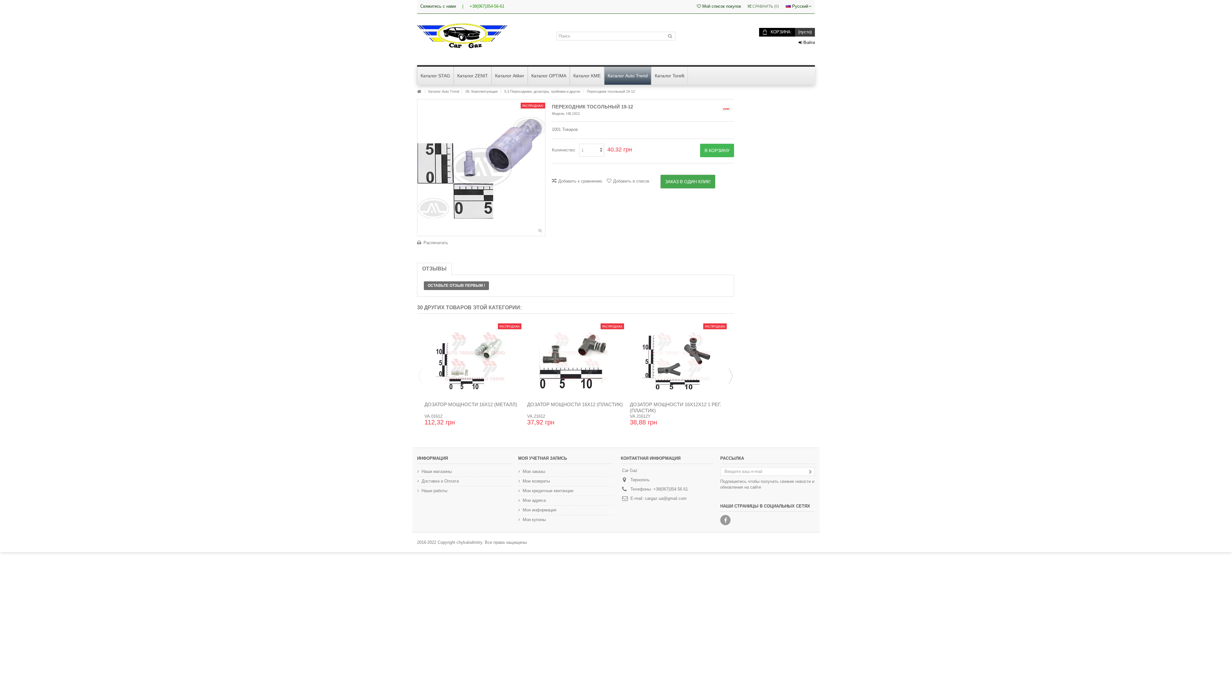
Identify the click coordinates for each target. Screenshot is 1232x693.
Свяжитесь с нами (438, 6)
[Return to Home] (419, 92)
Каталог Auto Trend (443, 91)
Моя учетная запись (542, 458)
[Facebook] (725, 520)
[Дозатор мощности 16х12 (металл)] (472, 360)
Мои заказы (534, 471)
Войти (808, 42)
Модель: (558, 114)
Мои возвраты (536, 481)
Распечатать (436, 242)
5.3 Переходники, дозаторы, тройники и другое (542, 91)
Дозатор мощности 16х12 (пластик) (575, 404)
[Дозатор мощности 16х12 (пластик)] (575, 360)
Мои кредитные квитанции (548, 490)
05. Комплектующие (482, 91)
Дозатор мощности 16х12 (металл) (470, 404)
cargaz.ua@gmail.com (666, 498)
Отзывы (434, 268)
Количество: (564, 150)
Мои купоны (534, 519)
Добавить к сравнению (580, 181)
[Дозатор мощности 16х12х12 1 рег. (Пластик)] (678, 360)
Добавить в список (631, 181)
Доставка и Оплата (440, 481)
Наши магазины (437, 471)
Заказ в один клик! (688, 181)
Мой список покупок (721, 6)
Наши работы (434, 490)
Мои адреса (534, 500)
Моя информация (539, 510)
